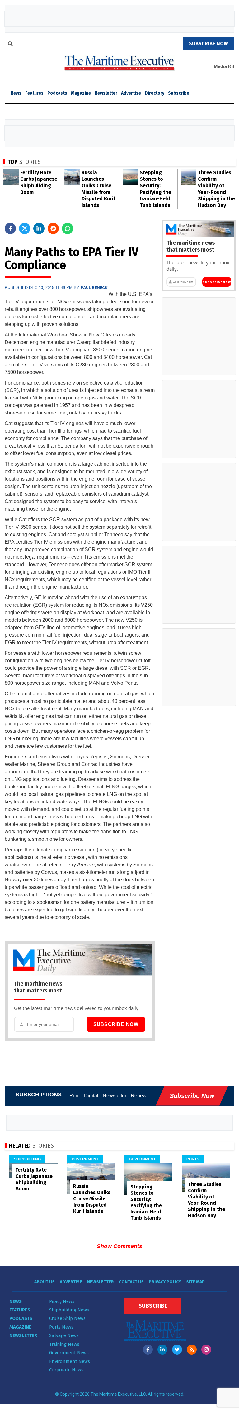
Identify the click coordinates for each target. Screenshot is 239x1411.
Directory (154, 93)
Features (34, 93)
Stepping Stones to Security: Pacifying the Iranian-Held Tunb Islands (146, 1202)
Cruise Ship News (67, 1318)
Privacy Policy (165, 1282)
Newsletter (106, 93)
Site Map (195, 1282)
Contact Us (131, 1282)
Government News (69, 1352)
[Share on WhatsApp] (67, 228)
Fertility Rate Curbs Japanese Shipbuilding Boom (34, 1179)
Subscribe (178, 93)
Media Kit (224, 66)
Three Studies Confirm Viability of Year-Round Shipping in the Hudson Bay (206, 1199)
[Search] (10, 44)
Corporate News (66, 1370)
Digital (91, 1095)
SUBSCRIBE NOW (208, 44)
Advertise (131, 93)
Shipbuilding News (69, 1310)
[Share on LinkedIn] (39, 228)
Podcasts (57, 93)
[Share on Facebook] (10, 228)
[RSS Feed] (192, 1350)
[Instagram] (206, 1350)
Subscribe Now (116, 1024)
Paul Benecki (95, 287)
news (16, 93)
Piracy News (61, 1301)
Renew (139, 1095)
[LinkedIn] (162, 1350)
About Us (44, 1282)
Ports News (61, 1327)
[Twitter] (177, 1350)
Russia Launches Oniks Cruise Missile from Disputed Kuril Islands (91, 1198)
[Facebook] (148, 1350)
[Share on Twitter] (24, 228)
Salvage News (64, 1335)
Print (74, 1095)
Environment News (69, 1361)
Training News (64, 1344)
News (15, 1301)
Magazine (81, 93)
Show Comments (119, 1246)
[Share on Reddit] (53, 228)
